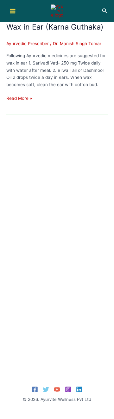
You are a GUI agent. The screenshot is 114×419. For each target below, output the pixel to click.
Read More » (19, 98)
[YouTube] (57, 389)
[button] (105, 11)
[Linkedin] (79, 389)
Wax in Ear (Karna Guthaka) (55, 26)
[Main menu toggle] (12, 10)
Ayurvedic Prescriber (27, 43)
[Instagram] (68, 389)
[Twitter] (46, 389)
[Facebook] (35, 389)
